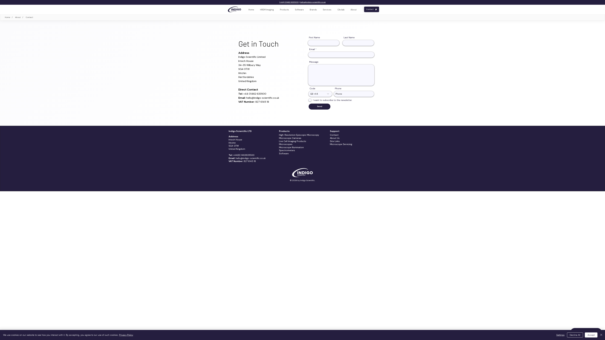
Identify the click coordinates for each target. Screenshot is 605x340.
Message (313, 62)
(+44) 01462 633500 (289, 2)
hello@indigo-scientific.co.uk (313, 2)
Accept (591, 335)
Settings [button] (560, 335)
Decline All (575, 335)
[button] (327, 9)
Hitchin (232, 142)
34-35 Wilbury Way (249, 65)
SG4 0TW (244, 69)
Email (312, 49)
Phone (338, 88)
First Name (314, 37)
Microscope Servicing (341, 144)
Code (312, 88)
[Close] (601, 334)
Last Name (349, 37)
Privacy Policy (126, 335)
